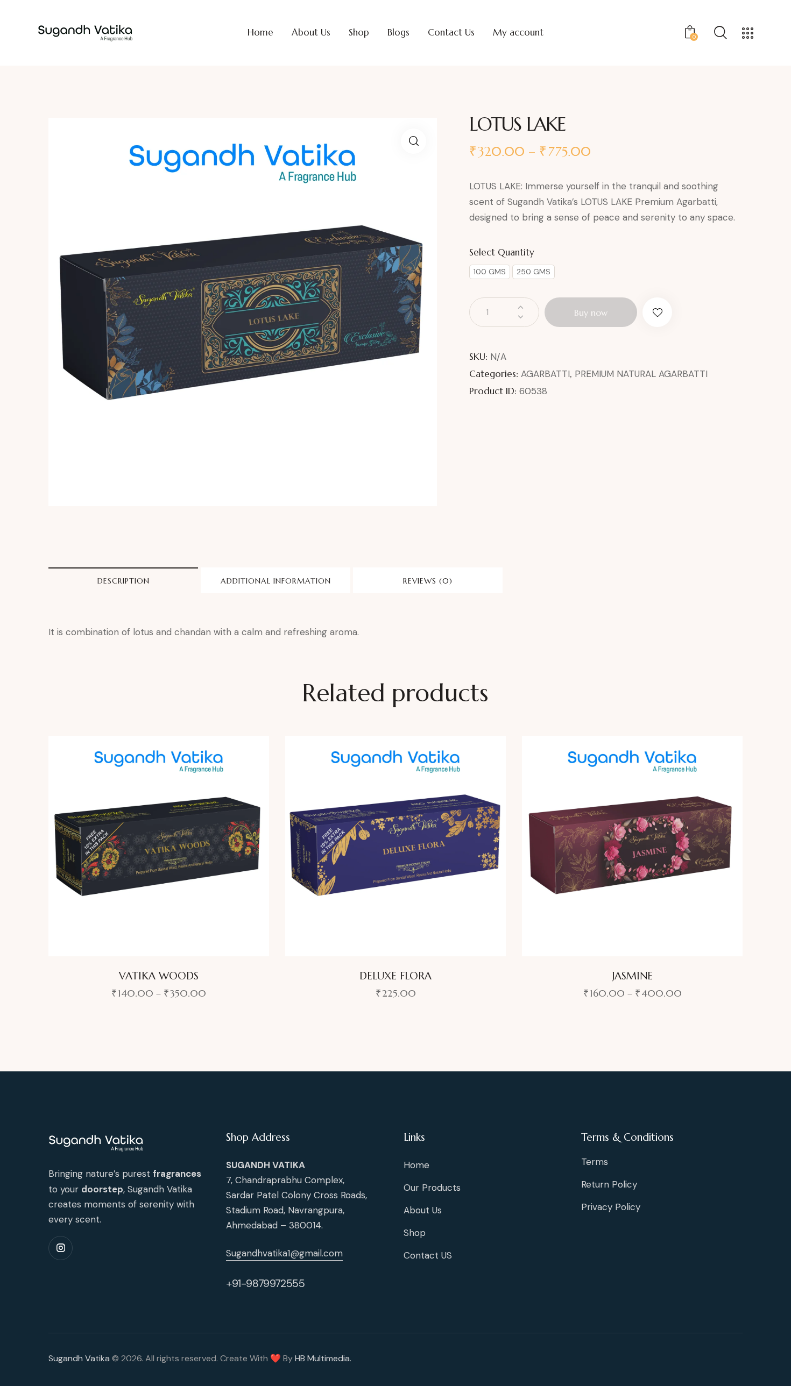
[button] (413, 141)
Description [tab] (123, 581)
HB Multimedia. (323, 1358)
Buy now (591, 312)
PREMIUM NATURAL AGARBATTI (641, 374)
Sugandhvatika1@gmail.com (284, 1253)
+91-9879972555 (265, 1283)
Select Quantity (501, 252)
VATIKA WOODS (159, 975)
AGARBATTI (545, 374)
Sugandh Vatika (79, 1358)
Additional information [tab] (276, 581)
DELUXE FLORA (395, 975)
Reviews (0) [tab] (428, 581)
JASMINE (632, 975)
